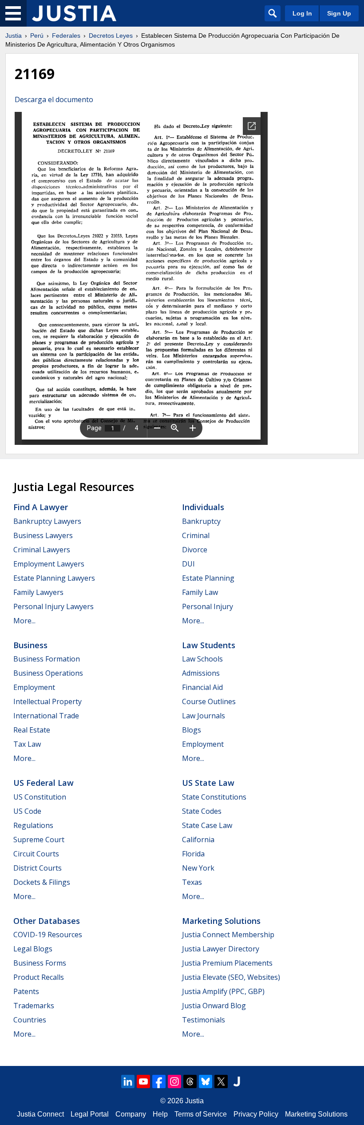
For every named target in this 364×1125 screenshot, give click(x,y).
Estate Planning (208, 578)
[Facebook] (159, 1081)
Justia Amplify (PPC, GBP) (223, 991)
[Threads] (190, 1081)
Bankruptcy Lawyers (47, 521)
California (198, 839)
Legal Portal (90, 1114)
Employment (34, 687)
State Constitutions (214, 797)
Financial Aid (202, 687)
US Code (27, 811)
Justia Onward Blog (214, 1005)
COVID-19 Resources (47, 934)
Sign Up (339, 13)
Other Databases (46, 920)
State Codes (202, 811)
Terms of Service (200, 1114)
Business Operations (48, 673)
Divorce (194, 550)
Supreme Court (38, 839)
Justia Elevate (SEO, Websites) (231, 977)
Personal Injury (207, 606)
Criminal (196, 535)
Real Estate (31, 730)
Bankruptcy (201, 521)
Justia (13, 35)
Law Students (208, 645)
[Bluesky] (205, 1081)
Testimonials (203, 1020)
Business (30, 645)
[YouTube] (143, 1081)
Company (130, 1114)
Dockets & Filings (41, 882)
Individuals (203, 507)
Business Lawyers (43, 535)
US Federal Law (43, 782)
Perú (37, 35)
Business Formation (46, 659)
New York (198, 868)
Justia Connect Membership (228, 934)
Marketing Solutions (221, 920)
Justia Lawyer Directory (220, 949)
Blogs (191, 730)
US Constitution (39, 797)
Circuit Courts (36, 854)
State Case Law (207, 825)
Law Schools (202, 659)
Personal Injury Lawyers (53, 606)
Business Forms (39, 963)
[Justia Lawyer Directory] (236, 1081)
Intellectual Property (47, 701)
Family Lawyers (38, 592)
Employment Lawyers (48, 564)
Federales (66, 35)
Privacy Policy (255, 1114)
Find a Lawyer (40, 507)
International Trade (46, 716)
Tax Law (27, 744)
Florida (193, 854)
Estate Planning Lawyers (54, 578)
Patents (26, 991)
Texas (192, 882)
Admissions (201, 673)
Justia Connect (40, 1114)
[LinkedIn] (128, 1081)
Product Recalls (38, 977)
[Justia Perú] (74, 13)
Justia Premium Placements (227, 963)
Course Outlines (209, 701)
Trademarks (33, 1005)
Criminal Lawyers (41, 550)
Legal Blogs (32, 949)
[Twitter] (221, 1081)
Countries (29, 1020)
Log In (302, 13)
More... (24, 621)
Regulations (33, 825)
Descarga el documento (54, 99)
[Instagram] (174, 1081)
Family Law (200, 592)
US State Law (208, 782)
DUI (188, 564)
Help (160, 1114)
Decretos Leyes (111, 35)
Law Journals (203, 716)
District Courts (37, 868)
